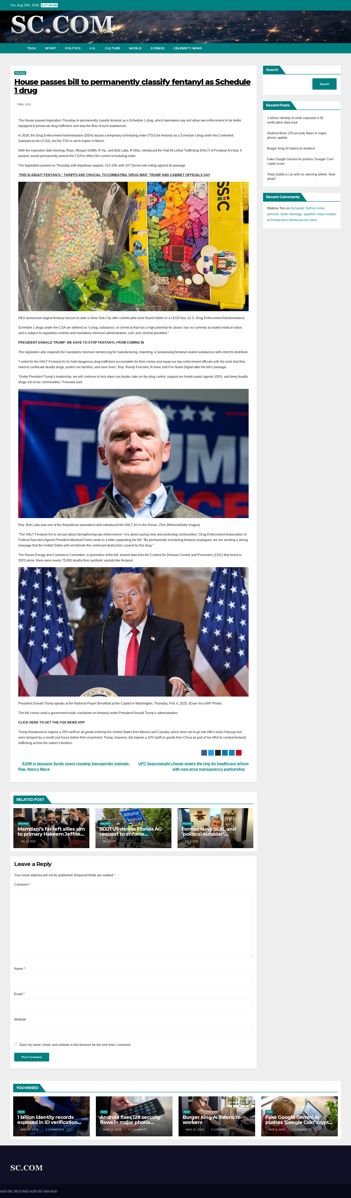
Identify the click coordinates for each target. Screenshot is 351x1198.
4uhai (46, 1191)
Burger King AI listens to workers (291, 148)
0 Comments (55, 1129)
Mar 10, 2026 (112, 1129)
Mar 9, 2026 (277, 1129)
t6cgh (54, 1191)
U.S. (93, 48)
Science (158, 48)
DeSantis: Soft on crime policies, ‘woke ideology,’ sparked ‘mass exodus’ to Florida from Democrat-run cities (302, 214)
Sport (50, 48)
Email (19, 994)
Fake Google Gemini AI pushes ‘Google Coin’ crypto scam (298, 1122)
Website (20, 1019)
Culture (112, 48)
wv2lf (3, 1191)
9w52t (25, 1191)
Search (272, 70)
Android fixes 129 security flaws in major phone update (130, 1122)
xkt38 (33, 1191)
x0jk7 (10, 1191)
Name (19, 968)
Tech (31, 48)
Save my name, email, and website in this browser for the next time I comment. (75, 1044)
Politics (73, 48)
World (135, 48)
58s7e (17, 1191)
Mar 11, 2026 (30, 1129)
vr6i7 (40, 1191)
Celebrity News (187, 48)
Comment (22, 884)
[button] (330, 48)
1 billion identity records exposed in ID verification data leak (47, 1122)
